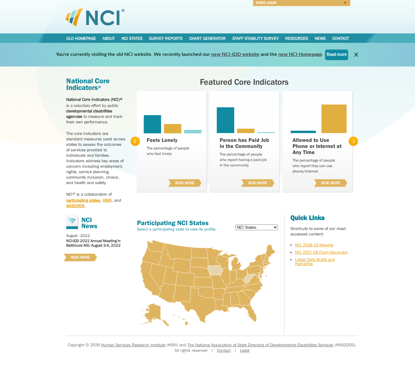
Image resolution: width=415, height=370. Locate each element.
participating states (83, 200)
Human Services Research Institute (133, 344)
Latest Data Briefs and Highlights (315, 261)
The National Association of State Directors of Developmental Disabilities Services (260, 344)
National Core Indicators (95, 17)
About (109, 38)
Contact (340, 38)
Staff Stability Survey (255, 38)
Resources (296, 38)
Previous (135, 141)
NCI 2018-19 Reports (314, 244)
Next (353, 141)
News (320, 38)
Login (300, 4)
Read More (182, 182)
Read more (337, 55)
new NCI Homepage (300, 54)
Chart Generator (207, 38)
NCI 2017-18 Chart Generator (321, 252)
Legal (244, 350)
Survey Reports (166, 38)
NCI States (132, 38)
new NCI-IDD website (235, 54)
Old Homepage (81, 38)
